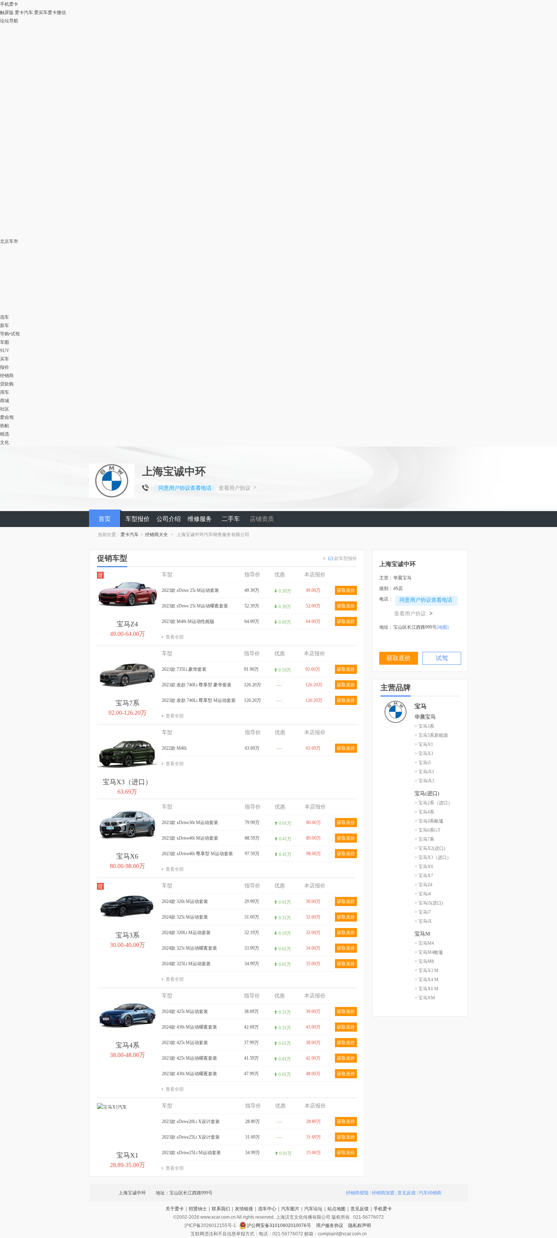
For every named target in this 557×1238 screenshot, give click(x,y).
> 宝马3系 (424, 726)
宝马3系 (127, 935)
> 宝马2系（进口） (433, 802)
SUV (4, 350)
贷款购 (7, 384)
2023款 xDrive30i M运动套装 (190, 822)
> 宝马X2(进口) (430, 848)
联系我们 (221, 1208)
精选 (4, 434)
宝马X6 (127, 856)
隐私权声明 (359, 1225)
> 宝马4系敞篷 (429, 821)
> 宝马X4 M (426, 979)
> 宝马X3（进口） (433, 857)
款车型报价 (342, 559)
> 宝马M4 (424, 943)
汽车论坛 (313, 1208)
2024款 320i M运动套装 (185, 901)
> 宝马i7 (423, 912)
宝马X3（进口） (127, 782)
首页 (105, 519)
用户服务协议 (330, 1225)
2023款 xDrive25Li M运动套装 (191, 1152)
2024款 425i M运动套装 (185, 1011)
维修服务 (200, 519)
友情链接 (244, 1208)
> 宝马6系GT (427, 830)
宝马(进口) (427, 793)
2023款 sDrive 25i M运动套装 (190, 590)
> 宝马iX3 (424, 780)
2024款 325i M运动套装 (185, 917)
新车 (4, 325)
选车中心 (267, 1208)
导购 (4, 334)
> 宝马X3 (424, 753)
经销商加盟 (383, 1193)
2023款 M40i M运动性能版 (188, 621)
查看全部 (175, 637)
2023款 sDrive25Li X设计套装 (191, 1137)
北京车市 (9, 241)
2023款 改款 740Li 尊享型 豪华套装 (197, 684)
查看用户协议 (234, 488)
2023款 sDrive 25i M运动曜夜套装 (195, 606)
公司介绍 (168, 519)
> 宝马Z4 (423, 884)
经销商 (7, 375)
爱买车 (41, 12)
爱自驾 (7, 417)
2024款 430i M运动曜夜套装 (189, 1027)
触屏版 (7, 12)
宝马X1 (127, 1155)
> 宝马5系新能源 (431, 735)
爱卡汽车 (24, 12)
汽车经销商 (430, 1193)
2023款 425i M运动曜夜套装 (189, 1058)
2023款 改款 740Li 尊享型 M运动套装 (199, 700)
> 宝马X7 (424, 875)
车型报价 (137, 519)
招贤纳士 (198, 1208)
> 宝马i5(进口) (429, 903)
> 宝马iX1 (424, 771)
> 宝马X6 (424, 866)
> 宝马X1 (424, 744)
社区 (4, 409)
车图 (4, 342)
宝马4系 (127, 1045)
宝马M (422, 934)
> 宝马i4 (423, 894)
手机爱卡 (383, 1208)
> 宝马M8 (424, 961)
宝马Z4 (127, 624)
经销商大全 (156, 534)
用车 (4, 392)
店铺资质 (262, 519)
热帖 (4, 425)
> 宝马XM (425, 997)
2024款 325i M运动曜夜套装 (189, 948)
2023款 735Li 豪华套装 (184, 669)
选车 (4, 317)
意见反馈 (406, 1193)
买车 (4, 359)
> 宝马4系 (424, 812)
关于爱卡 (175, 1208)
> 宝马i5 (423, 762)
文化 (4, 442)
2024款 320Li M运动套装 (186, 932)
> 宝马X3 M (426, 970)
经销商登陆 (357, 1193)
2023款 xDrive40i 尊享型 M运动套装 (197, 853)
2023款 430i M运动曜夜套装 (189, 1073)
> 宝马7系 (424, 839)
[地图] (443, 627)
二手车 (231, 519)
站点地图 (336, 1208)
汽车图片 (290, 1208)
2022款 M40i (174, 748)
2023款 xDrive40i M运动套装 (190, 838)
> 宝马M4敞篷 (429, 952)
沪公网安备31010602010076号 (279, 1225)
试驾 (15, 334)
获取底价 (346, 590)
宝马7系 (127, 703)
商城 (4, 400)
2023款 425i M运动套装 (185, 1042)
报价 (4, 367)
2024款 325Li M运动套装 (186, 963)
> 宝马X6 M (426, 988)
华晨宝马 (425, 717)
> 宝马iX (423, 921)
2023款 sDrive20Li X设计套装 (191, 1121)
